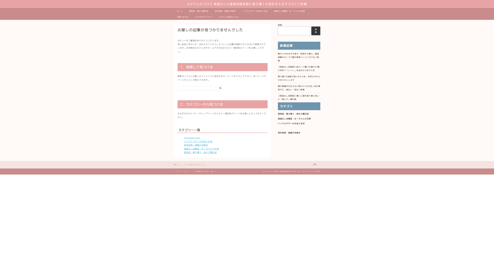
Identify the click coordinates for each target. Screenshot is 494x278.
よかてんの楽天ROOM (228, 17)
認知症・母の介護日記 (198, 11)
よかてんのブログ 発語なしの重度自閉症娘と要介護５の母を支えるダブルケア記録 (247, 4)
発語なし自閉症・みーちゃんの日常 (289, 11)
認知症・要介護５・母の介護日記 (200, 152)
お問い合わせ (182, 17)
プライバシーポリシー (183, 171)
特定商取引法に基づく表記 (204, 171)
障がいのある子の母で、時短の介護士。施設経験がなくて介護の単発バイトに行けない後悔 (298, 57)
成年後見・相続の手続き (225, 11)
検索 (280, 25)
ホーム (180, 11)
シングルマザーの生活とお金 (255, 11)
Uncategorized (192, 137)
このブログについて (203, 17)
